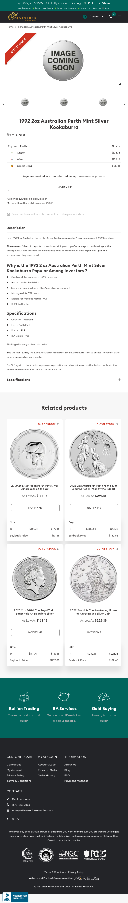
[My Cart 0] (111, 16)
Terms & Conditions (19, 780)
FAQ (67, 775)
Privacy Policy (15, 775)
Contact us (14, 764)
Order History (46, 775)
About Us (70, 764)
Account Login (47, 764)
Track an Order (47, 770)
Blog (67, 770)
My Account (14, 770)
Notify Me (65, 187)
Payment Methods (76, 780)
